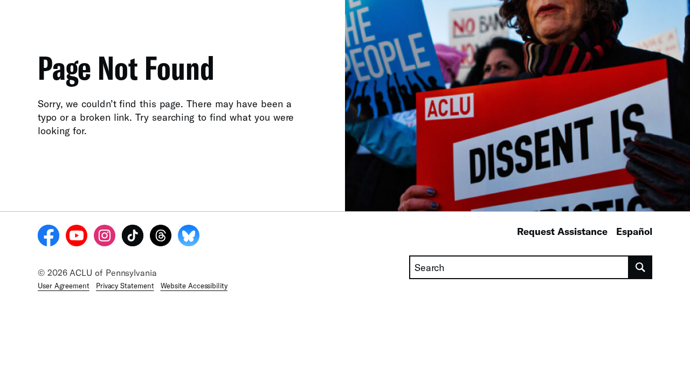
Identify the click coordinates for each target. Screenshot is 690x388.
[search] (640, 267)
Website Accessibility (194, 285)
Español (634, 231)
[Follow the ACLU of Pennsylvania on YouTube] (76, 237)
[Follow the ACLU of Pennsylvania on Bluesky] (188, 237)
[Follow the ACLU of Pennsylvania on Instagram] (104, 237)
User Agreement (63, 285)
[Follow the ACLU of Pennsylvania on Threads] (160, 237)
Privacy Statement (125, 285)
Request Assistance (562, 231)
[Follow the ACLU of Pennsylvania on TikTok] (132, 237)
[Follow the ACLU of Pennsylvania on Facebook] (48, 237)
